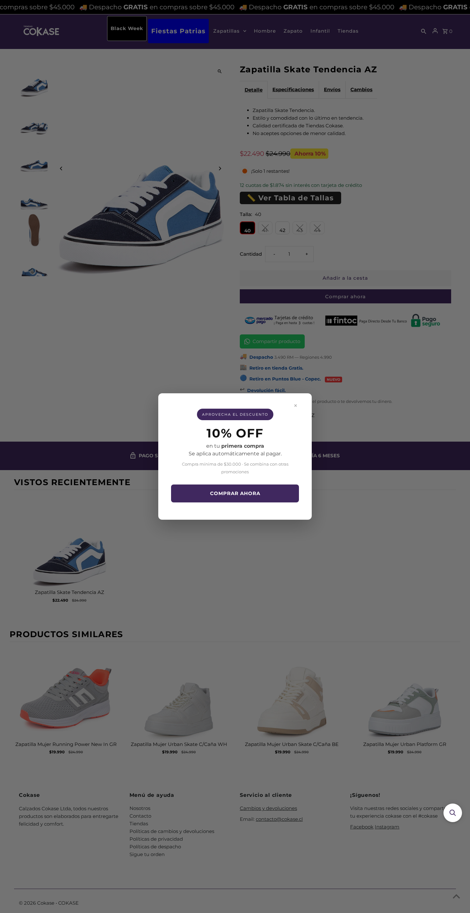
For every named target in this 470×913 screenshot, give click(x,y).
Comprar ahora (235, 493)
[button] (452, 813)
